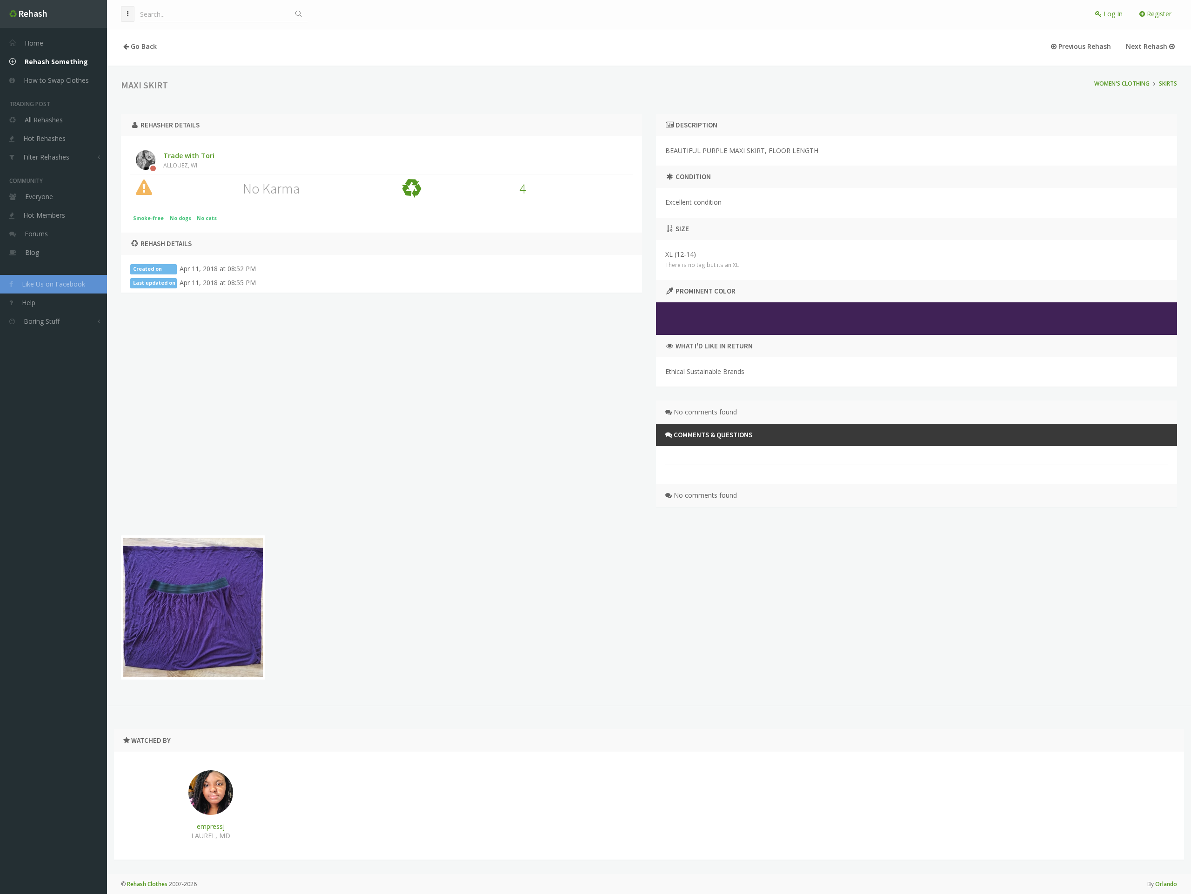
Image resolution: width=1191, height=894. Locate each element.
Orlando (1166, 884)
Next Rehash (1147, 46)
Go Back (143, 46)
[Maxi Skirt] (193, 607)
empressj (211, 826)
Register (1158, 13)
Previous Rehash (1084, 46)
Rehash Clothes (147, 884)
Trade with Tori (188, 160)
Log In (1112, 13)
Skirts (1168, 83)
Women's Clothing (1122, 83)
